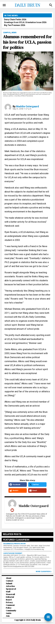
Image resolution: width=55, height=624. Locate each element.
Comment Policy (10, 606)
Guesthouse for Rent (12, 553)
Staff (8, 591)
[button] (50, 5)
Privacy (9, 602)
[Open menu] (4, 5)
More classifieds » (44, 571)
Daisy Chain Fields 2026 (15, 19)
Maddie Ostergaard (27, 106)
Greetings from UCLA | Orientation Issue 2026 (25, 22)
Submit (9, 583)
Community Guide (11, 612)
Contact (9, 580)
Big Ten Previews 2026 (14, 25)
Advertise (10, 586)
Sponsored (11, 589)
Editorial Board (10, 598)
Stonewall (10, 594)
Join (8, 616)
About (8, 578)
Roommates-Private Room (14, 543)
